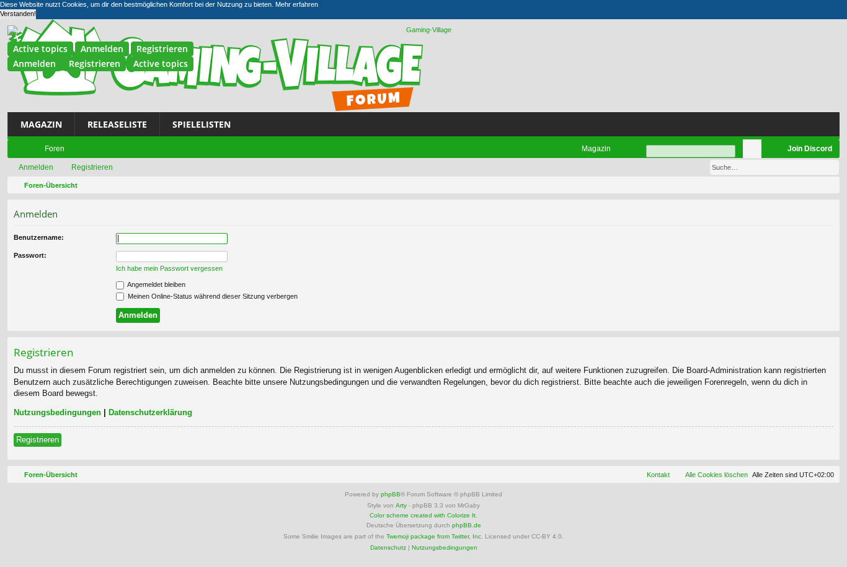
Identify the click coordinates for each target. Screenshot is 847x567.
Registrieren (162, 49)
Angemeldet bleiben (155, 284)
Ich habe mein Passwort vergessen (169, 268)
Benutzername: (39, 237)
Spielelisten (201, 124)
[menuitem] (590, 148)
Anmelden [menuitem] (754, 151)
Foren (54, 148)
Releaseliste (117, 124)
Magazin (41, 124)
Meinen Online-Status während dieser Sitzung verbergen (212, 296)
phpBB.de (466, 525)
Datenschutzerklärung (150, 412)
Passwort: (30, 255)
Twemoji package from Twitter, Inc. (434, 536)
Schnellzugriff (19, 151)
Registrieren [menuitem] (773, 151)
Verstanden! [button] (18, 13)
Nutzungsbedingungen (57, 412)
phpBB (391, 494)
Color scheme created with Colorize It (423, 515)
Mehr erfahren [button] (296, 4)
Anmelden (102, 49)
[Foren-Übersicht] (423, 30)
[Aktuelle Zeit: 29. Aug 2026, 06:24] (827, 185)
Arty (401, 505)
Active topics (40, 49)
